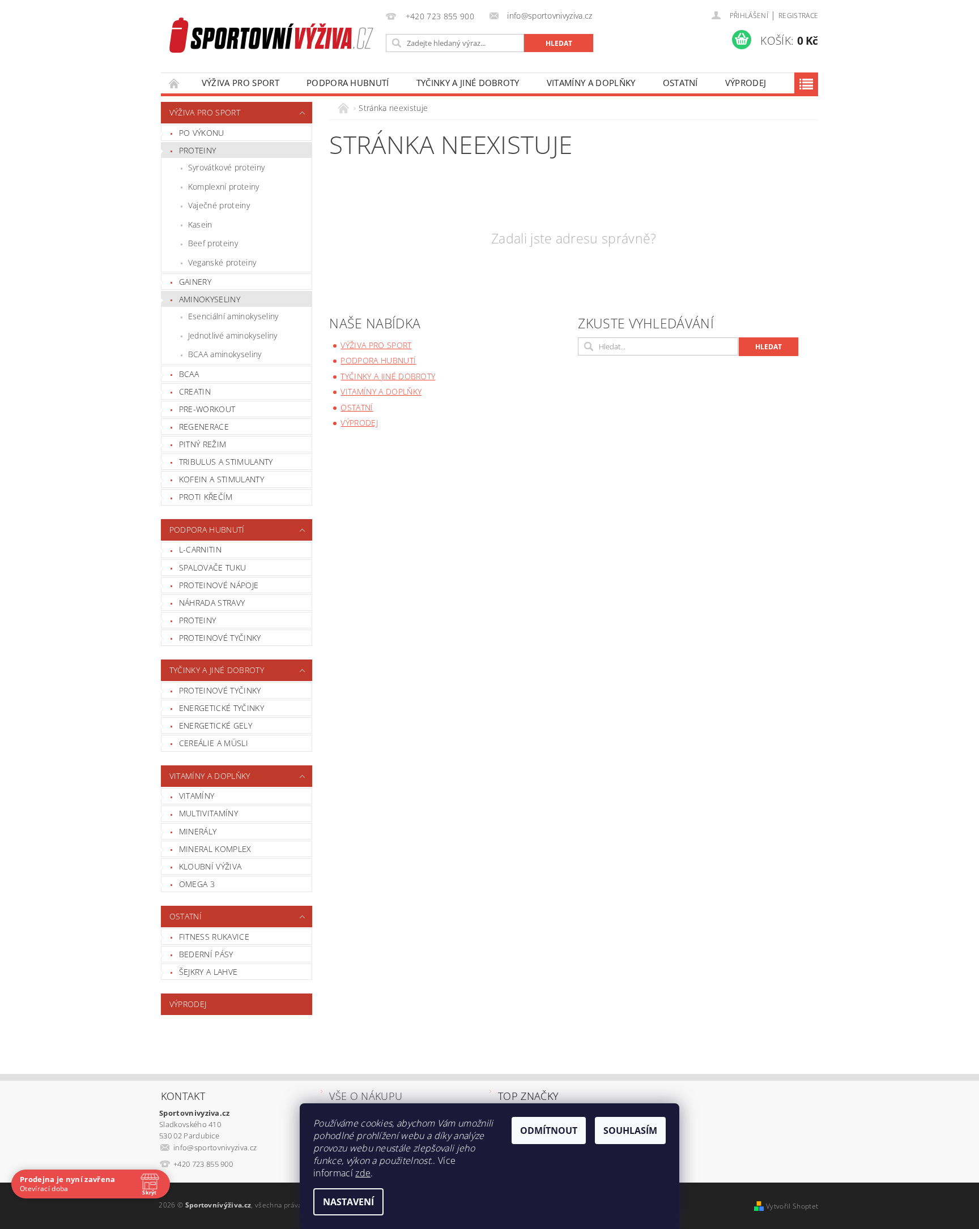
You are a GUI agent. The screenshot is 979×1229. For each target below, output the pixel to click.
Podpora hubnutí (348, 82)
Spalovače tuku (212, 567)
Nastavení (348, 1202)
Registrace (798, 15)
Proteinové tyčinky (220, 637)
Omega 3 (197, 884)
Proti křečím (206, 496)
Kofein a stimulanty (221, 479)
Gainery (195, 281)
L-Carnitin (200, 549)
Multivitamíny (208, 813)
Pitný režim (203, 444)
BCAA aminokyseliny (225, 354)
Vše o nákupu (365, 1096)
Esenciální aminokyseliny (233, 316)
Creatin (195, 391)
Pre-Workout (207, 409)
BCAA (189, 374)
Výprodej (746, 82)
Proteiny (197, 150)
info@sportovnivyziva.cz (215, 1147)
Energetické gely (215, 725)
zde (363, 1173)
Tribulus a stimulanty (226, 461)
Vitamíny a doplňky (591, 82)
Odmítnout (548, 1130)
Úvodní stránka (174, 83)
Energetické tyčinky (221, 708)
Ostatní (680, 82)
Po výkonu (201, 132)
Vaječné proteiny (219, 205)
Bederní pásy (206, 954)
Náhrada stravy (212, 602)
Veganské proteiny (222, 262)
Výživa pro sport (240, 82)
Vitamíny (197, 795)
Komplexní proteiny (223, 186)
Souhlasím (630, 1130)
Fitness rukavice (214, 936)
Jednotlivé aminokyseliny (233, 335)
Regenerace (204, 426)
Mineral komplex (215, 848)
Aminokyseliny (209, 299)
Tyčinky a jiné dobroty (468, 82)
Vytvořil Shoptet (792, 1206)
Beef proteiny (213, 243)
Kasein (200, 224)
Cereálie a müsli (213, 743)
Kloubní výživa (210, 866)
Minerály (198, 831)
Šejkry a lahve (208, 971)
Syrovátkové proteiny (226, 167)
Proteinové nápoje (218, 585)
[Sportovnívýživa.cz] (271, 37)
